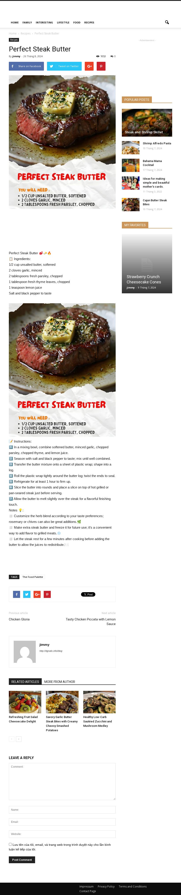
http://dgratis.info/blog (51, 651)
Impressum (86, 886)
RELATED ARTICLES (25, 682)
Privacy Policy (106, 886)
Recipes (89, 22)
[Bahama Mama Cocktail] (131, 165)
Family (27, 22)
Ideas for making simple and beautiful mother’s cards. (156, 182)
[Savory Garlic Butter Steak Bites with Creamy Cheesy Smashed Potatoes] (62, 702)
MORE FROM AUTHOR (59, 682)
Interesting (44, 22)
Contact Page (87, 891)
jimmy (16, 56)
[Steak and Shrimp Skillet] (147, 123)
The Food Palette (32, 576)
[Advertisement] (120, 10)
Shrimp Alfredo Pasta (157, 143)
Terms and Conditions (133, 886)
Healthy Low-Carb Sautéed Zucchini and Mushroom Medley (97, 721)
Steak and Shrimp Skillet (144, 132)
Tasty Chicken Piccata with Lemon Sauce (91, 621)
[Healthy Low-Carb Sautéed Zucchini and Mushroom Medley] (99, 702)
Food (76, 22)
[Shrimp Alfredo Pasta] (131, 147)
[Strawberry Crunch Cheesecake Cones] (147, 265)
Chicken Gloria (19, 619)
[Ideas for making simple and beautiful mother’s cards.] (131, 183)
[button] (167, 22)
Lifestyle (63, 22)
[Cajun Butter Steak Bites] (131, 204)
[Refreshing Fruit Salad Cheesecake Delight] (25, 702)
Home (15, 22)
